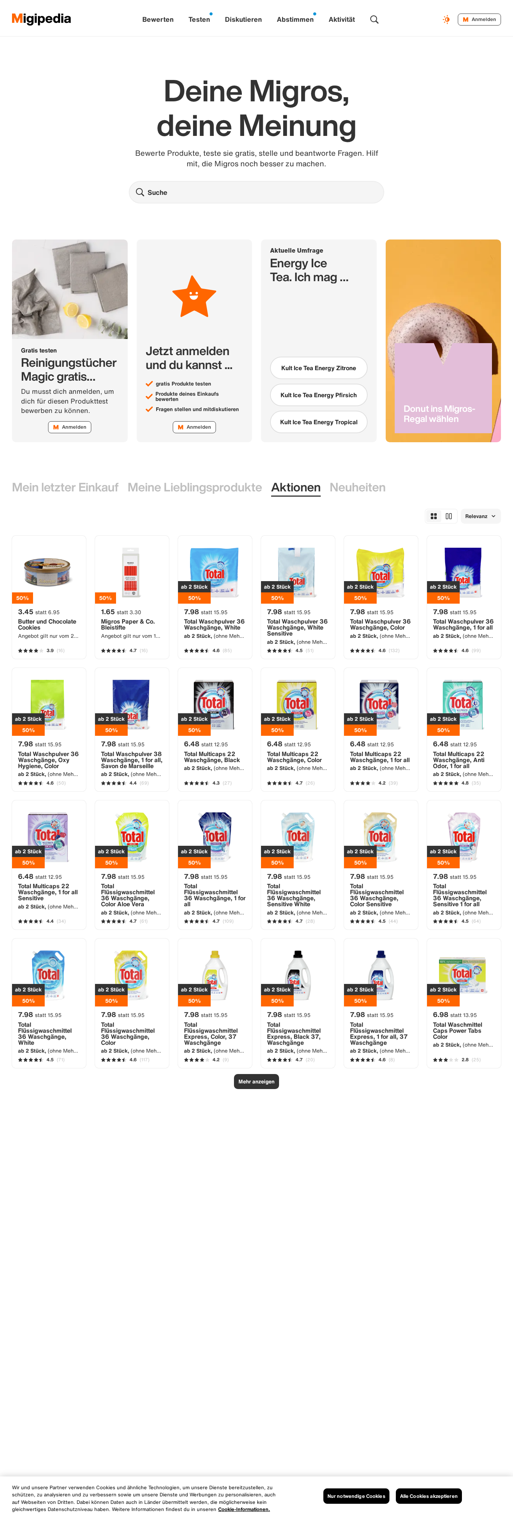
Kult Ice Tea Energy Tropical (319, 421)
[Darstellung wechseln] (447, 19)
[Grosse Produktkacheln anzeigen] (448, 516)
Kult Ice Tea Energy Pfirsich (319, 394)
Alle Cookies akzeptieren (429, 1496)
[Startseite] (41, 20)
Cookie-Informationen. (244, 1509)
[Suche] (374, 19)
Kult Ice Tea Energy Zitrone (318, 367)
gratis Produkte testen (183, 383)
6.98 (455, 1014)
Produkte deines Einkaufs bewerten (187, 396)
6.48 (206, 743)
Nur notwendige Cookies (356, 1496)
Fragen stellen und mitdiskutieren (197, 409)
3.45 (39, 611)
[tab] (65, 487)
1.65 (121, 611)
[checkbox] (319, 368)
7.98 (206, 611)
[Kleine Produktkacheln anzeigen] (433, 516)
